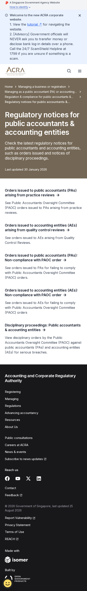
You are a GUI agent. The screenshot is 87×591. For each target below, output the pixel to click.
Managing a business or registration (42, 86)
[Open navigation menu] (80, 71)
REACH (10, 539)
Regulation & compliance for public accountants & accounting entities (38, 97)
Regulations (13, 406)
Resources (12, 420)
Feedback (12, 495)
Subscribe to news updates (24, 459)
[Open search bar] (69, 71)
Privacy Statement (17, 525)
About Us (11, 427)
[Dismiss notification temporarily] (80, 15)
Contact (10, 488)
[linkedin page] (38, 478)
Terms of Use (14, 532)
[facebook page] (7, 478)
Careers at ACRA (16, 445)
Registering (13, 392)
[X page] (28, 478)
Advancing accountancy (21, 413)
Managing (11, 399)
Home (9, 86)
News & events (15, 452)
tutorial (32, 24)
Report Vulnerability (18, 518)
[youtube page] (17, 478)
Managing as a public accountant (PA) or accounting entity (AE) (39, 92)
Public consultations (19, 438)
